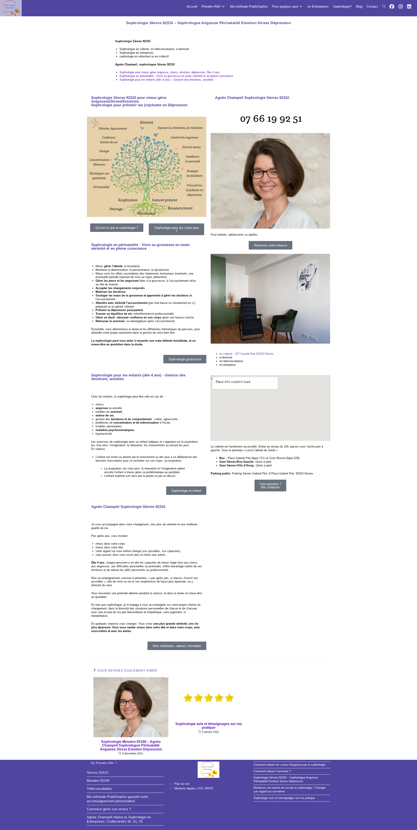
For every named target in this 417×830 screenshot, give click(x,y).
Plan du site (181, 783)
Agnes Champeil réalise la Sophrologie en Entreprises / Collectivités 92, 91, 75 (119, 819)
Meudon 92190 (98, 780)
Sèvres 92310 (97, 772)
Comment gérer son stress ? (109, 809)
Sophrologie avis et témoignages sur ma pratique (208, 726)
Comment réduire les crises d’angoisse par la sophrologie (289, 764)
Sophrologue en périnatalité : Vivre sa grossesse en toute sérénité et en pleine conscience (176, 76)
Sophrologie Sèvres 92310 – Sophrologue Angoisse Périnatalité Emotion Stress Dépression (285, 779)
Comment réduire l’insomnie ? (272, 771)
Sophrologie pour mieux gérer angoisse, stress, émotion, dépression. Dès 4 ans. (169, 72)
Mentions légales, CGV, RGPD (193, 788)
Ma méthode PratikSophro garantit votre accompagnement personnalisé (117, 799)
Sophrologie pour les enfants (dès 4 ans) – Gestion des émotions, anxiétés (166, 79)
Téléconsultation (99, 788)
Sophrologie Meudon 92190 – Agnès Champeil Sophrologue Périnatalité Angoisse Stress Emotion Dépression (131, 745)
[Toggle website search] (384, 6)
